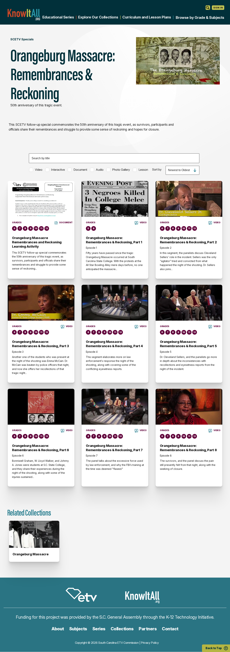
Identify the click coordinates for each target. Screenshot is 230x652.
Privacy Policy (150, 642)
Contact (170, 628)
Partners (148, 628)
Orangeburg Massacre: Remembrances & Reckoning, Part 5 (188, 344)
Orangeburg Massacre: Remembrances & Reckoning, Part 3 (40, 344)
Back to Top (214, 648)
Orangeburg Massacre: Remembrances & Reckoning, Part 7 (114, 448)
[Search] (208, 7)
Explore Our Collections (98, 17)
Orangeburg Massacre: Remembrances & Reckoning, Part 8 (188, 448)
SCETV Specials (22, 39)
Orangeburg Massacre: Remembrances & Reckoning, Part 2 (188, 240)
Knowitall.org (24, 14)
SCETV (83, 595)
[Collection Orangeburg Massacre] (34, 534)
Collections (122, 628)
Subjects (78, 628)
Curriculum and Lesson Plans (146, 17)
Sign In (218, 7)
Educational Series (58, 17)
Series (98, 628)
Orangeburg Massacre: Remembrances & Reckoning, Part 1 (114, 240)
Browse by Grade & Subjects (200, 17)
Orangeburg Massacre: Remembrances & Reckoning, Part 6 (40, 448)
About (58, 628)
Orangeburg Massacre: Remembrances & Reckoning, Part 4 (114, 344)
